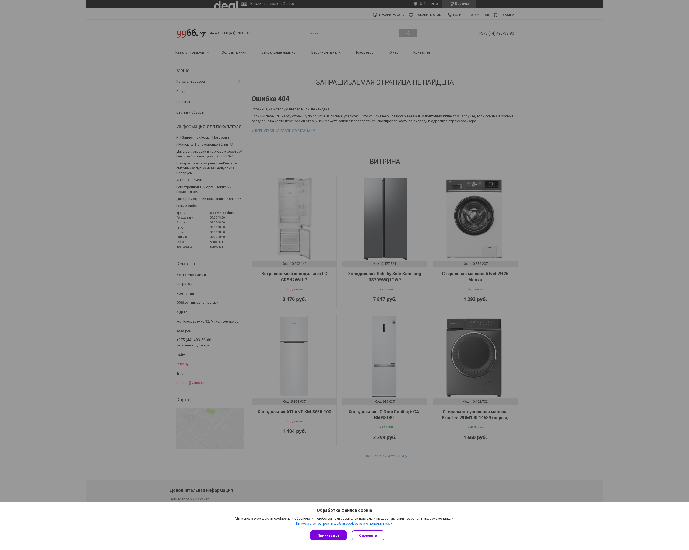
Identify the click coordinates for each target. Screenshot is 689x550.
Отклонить (368, 535)
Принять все (328, 535)
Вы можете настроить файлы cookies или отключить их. (343, 523)
